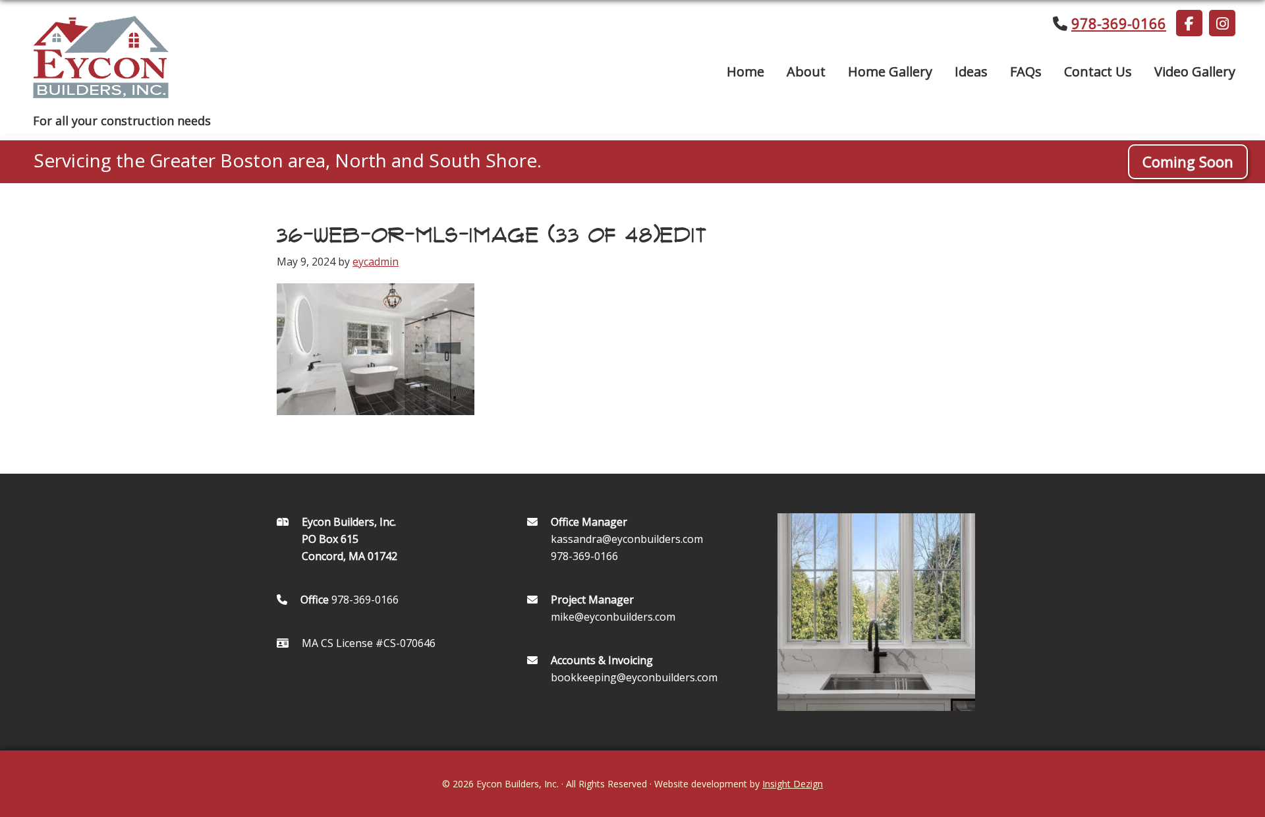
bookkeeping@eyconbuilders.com (634, 677)
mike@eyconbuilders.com (613, 616)
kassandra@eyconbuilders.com (627, 539)
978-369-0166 (1118, 23)
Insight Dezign (792, 783)
